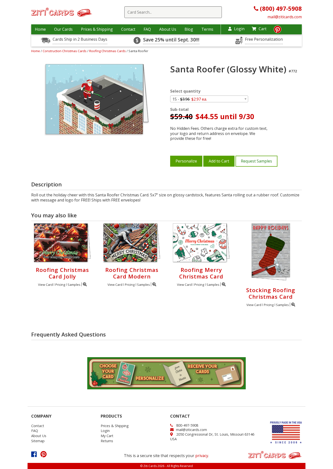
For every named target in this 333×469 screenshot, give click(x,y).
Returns (107, 441)
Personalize (186, 161)
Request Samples (256, 161)
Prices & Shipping (97, 29)
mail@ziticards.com (284, 16)
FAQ (147, 29)
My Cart (107, 435)
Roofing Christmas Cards (108, 51)
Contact (128, 29)
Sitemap (38, 441)
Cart (262, 28)
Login (239, 28)
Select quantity (185, 91)
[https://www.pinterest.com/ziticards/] (277, 30)
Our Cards (63, 29)
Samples (74, 284)
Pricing (60, 284)
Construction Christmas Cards (65, 51)
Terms (207, 29)
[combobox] (209, 99)
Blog (189, 29)
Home (40, 29)
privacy (201, 455)
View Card (45, 284)
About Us (167, 29)
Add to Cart (219, 161)
